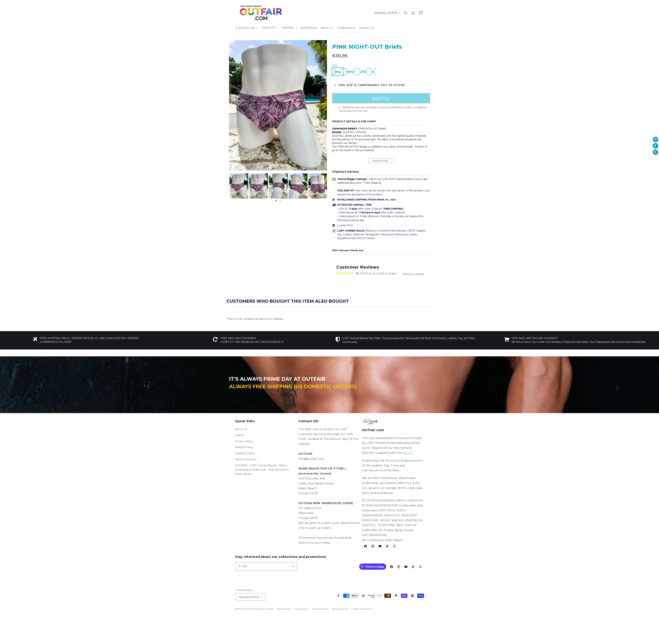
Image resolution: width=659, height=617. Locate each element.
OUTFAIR (247, 609)
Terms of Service (246, 459)
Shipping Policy (245, 453)
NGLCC (408, 452)
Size (334, 65)
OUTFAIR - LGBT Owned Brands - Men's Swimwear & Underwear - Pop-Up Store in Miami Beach (262, 469)
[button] (246, 27)
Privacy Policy (244, 441)
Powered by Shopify (263, 609)
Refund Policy (244, 447)
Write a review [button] (413, 274)
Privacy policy (301, 609)
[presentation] (226, 188)
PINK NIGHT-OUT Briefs (367, 46)
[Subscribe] (293, 566)
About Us (241, 429)
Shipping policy (340, 609)
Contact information (361, 609)
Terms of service (320, 609)
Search (239, 435)
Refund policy (284, 609)
